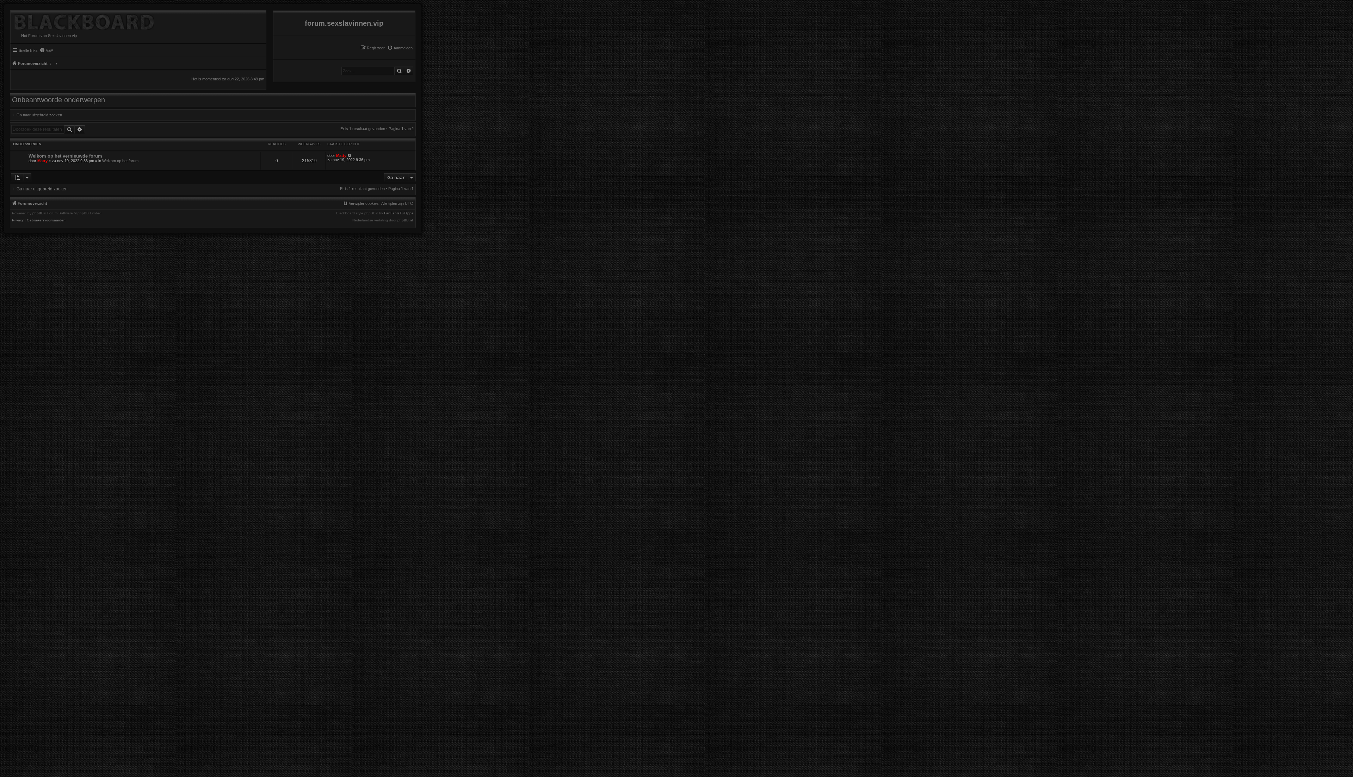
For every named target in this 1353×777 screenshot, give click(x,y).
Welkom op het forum (120, 161)
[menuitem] (400, 48)
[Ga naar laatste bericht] (349, 155)
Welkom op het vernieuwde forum (65, 156)
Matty (42, 161)
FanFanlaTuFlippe (399, 213)
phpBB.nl (405, 220)
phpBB (38, 213)
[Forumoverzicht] (82, 20)
